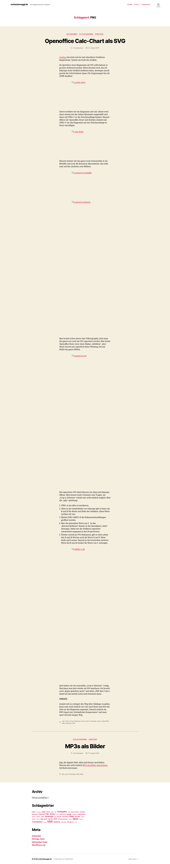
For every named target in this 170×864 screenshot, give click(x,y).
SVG (73, 723)
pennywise (79, 48)
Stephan (62, 57)
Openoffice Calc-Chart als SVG (85, 40)
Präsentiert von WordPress (63, 859)
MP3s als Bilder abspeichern (95, 765)
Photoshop (72, 774)
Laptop (82, 816)
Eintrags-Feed (38, 839)
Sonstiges (99, 34)
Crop (71, 721)
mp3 (66, 774)
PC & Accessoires (86, 34)
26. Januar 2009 (93, 48)
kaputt (59, 816)
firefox (52, 814)
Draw (83, 721)
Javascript (49, 816)
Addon (34, 812)
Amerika (39, 812)
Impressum (146, 4)
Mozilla (50, 819)
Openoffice (105, 721)
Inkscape (93, 721)
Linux (38, 819)
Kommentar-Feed (39, 842)
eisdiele (82, 812)
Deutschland (75, 812)
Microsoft (44, 819)
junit (55, 816)
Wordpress (70, 822)
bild (63, 774)
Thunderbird (37, 822)
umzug (44, 822)
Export (87, 721)
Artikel (129, 4)
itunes (38, 816)
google (69, 814)
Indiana (74, 814)
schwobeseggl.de (19, 4)
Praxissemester (63, 819)
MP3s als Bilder (85, 746)
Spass (75, 819)
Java (42, 816)
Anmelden (36, 836)
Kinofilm (77, 816)
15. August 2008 (93, 753)
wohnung (63, 822)
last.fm (34, 819)
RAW (81, 774)
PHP (55, 819)
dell (69, 812)
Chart (67, 721)
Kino (71, 816)
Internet (34, 816)
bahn (52, 812)
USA (50, 821)
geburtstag (63, 814)
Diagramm (77, 721)
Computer (62, 811)
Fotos (136, 4)
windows (57, 822)
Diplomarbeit (72, 34)
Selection (68, 723)
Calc (63, 721)
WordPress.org (38, 845)
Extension (35, 814)
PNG (63, 723)
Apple (44, 812)
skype (70, 819)
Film (47, 814)
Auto (48, 812)
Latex (99, 721)
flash (57, 814)
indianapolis (81, 814)
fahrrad (42, 814)
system (81, 819)
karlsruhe (65, 816)
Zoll (76, 822)
